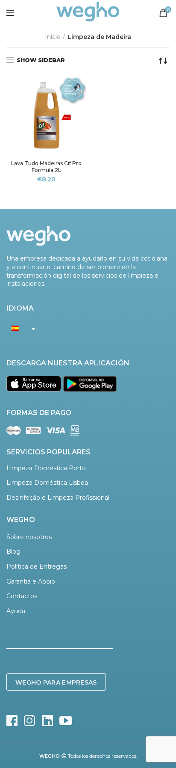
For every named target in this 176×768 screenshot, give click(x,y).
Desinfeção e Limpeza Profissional (57, 497)
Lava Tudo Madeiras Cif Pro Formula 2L (46, 166)
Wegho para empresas (56, 682)
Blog (13, 551)
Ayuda (15, 611)
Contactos (21, 596)
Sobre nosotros (29, 537)
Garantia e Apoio (30, 581)
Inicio (53, 37)
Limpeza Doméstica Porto (46, 468)
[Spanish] (18, 328)
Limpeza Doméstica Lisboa (47, 482)
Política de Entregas (36, 566)
